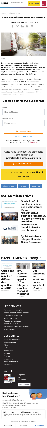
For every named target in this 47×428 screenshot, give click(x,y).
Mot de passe (7, 118)
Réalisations (8, 350)
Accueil (3, 13)
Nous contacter (9, 329)
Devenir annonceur (11, 324)
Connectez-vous (23, 131)
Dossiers (7, 353)
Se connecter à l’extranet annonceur (17, 326)
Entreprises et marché (12, 339)
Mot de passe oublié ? (23, 136)
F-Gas (6, 345)
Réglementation (14, 13)
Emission (7, 356)
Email (4, 107)
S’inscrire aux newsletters (13, 321)
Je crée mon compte (23, 164)
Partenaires (8, 364)
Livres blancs (8, 359)
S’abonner (34, 3)
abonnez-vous (23, 176)
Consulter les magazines (13, 315)
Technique (7, 348)
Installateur (36, 186)
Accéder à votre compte (13, 310)
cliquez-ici (33, 142)
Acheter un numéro (11, 318)
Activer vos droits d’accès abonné (16, 313)
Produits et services (11, 362)
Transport (23, 186)
